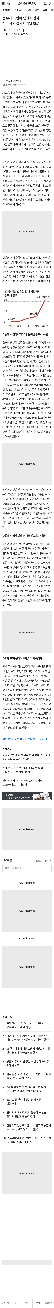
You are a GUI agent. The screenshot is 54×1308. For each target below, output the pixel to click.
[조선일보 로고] (27, 3)
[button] (3, 3)
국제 (27, 1302)
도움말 (39, 861)
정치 (16, 1302)
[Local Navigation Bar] (3, 3)
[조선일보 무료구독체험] (27, 796)
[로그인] (50, 3)
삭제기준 (48, 861)
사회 (38, 1302)
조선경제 (48, 1302)
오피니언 (5, 1302)
